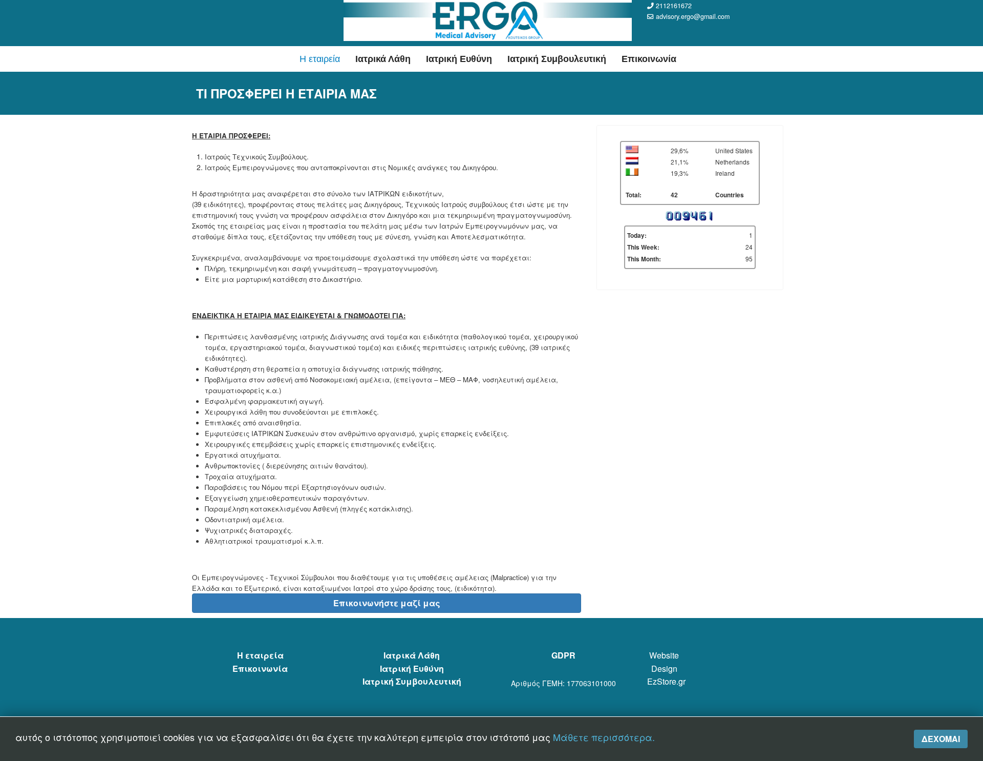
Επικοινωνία (649, 59)
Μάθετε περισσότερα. (604, 737)
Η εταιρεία (320, 59)
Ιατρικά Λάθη (383, 59)
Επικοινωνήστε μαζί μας (386, 603)
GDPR (563, 655)
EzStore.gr (666, 681)
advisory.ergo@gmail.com (693, 16)
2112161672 (674, 5)
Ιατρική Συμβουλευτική (556, 59)
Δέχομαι (941, 739)
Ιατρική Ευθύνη (459, 59)
